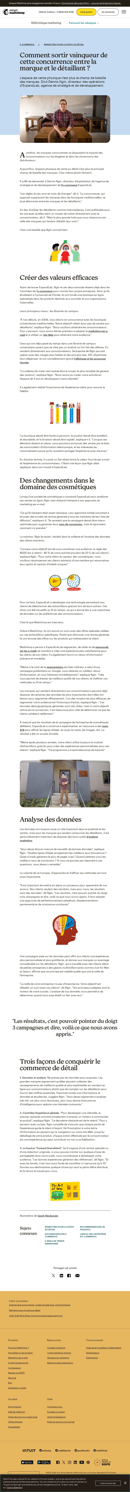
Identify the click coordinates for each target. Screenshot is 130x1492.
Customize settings (108, 1483)
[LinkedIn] (75, 1461)
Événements (92, 1357)
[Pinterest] (88, 1461)
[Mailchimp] (100, 1450)
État (10, 1383)
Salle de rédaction (16, 1412)
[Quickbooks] (82, 1450)
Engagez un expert (56, 1412)
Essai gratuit (86, 12)
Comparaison (14, 1368)
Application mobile (17, 1388)
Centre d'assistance (56, 1417)
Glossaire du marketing (58, 1357)
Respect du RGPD (16, 1373)
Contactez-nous (54, 1407)
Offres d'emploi (15, 1422)
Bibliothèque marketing (46, 22)
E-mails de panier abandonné (54, 1242)
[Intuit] (29, 1451)
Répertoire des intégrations (60, 1363)
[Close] (125, 1483)
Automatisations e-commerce (56, 1235)
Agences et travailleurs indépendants (103, 1347)
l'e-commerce (69, 184)
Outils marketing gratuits (59, 1353)
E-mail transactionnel (18, 1363)
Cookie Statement (15, 1487)
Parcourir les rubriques (82, 22)
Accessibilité (14, 1427)
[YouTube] (81, 1461)
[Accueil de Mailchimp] (14, 12)
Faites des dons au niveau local (22, 1417)
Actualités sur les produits (20, 1353)
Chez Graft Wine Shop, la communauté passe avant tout (36, 1315)
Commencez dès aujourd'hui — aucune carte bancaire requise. (91, 3)
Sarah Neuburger (48, 1215)
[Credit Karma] (63, 1450)
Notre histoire (14, 1407)
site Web (48, 334)
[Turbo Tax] (45, 1450)
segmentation (55, 666)
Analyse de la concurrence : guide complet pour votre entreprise (39, 1305)
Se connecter (108, 12)
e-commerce (45, 290)
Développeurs (92, 1353)
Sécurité (12, 1378)
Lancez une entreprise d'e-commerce (93, 1235)
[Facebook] (58, 1461)
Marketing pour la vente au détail (64, 44)
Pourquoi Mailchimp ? (18, 1347)
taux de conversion (70, 524)
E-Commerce (27, 44)
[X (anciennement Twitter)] (64, 1461)
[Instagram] (69, 1461)
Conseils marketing (56, 1347)
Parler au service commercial (60, 1422)
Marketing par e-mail (18, 1357)
